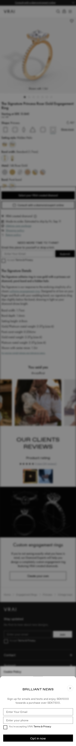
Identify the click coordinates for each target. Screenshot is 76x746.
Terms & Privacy (42, 726)
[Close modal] (38, 373)
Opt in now (38, 738)
